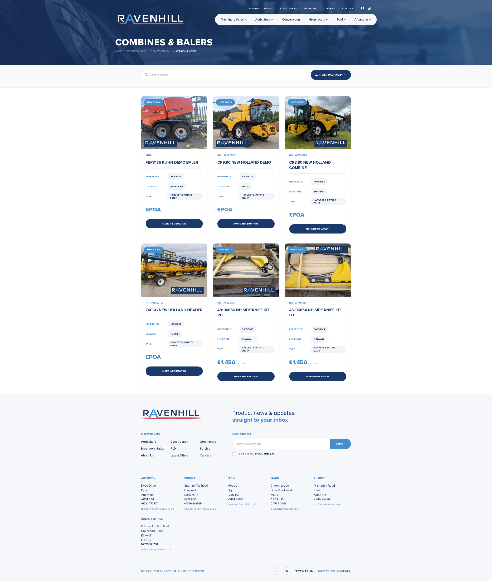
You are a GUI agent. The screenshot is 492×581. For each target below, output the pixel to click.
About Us (310, 8)
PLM (340, 19)
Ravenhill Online (260, 8)
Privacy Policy (304, 571)
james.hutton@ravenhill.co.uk (156, 549)
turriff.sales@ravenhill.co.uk (328, 504)
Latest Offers (288, 8)
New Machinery (160, 51)
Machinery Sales (232, 19)
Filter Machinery (331, 75)
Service (205, 448)
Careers (329, 8)
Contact (347, 8)
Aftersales (361, 19)
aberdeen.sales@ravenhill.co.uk (157, 509)
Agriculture (263, 19)
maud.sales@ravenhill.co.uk (285, 509)
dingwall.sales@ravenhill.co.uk (200, 509)
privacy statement (264, 454)
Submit (340, 444)
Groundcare (317, 19)
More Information (174, 223)
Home (118, 51)
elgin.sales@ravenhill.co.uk (241, 504)
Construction (291, 19)
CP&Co (346, 571)
